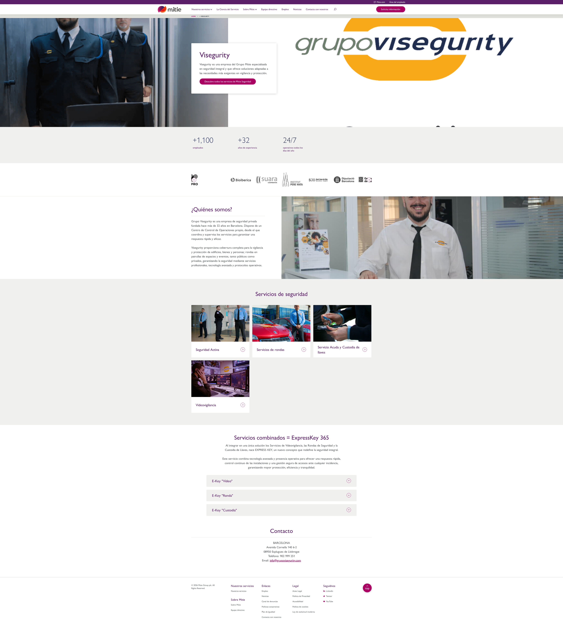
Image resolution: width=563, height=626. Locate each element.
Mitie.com (381, 1)
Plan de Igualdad (268, 611)
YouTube (329, 601)
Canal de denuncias (270, 601)
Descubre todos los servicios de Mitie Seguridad (228, 81)
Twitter (329, 596)
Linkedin (329, 590)
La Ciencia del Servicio (228, 9)
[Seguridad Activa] (220, 323)
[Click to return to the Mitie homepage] (169, 9)
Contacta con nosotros (317, 9)
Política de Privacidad (301, 596)
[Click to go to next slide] (369, 180)
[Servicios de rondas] (281, 323)
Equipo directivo (269, 9)
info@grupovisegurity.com (285, 560)
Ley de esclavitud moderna (303, 611)
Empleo (285, 9)
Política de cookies (300, 606)
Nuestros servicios (201, 9)
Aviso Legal (297, 590)
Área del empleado (397, 1)
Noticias (297, 9)
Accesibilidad (297, 601)
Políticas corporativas (270, 606)
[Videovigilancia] (220, 378)
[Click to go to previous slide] (194, 180)
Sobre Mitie (249, 9)
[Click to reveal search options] (335, 9)
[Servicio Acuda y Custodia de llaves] (342, 323)
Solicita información (390, 9)
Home (193, 16)
